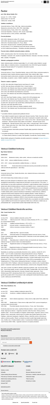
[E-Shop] (42, 2)
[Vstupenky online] (45, 2)
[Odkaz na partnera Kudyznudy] (27, 362)
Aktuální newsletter (6, 381)
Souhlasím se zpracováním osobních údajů (11, 345)
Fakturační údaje (30, 376)
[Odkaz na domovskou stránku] (7, 2)
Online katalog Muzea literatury (9, 374)
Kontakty (28, 370)
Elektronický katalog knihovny (8, 378)
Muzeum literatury (4, 390)
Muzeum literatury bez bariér (33, 372)
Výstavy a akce (5, 370)
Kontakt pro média (30, 381)
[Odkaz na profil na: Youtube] (16, 353)
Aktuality (3, 372)
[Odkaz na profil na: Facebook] (5, 353)
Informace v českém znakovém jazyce (35, 374)
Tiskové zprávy (30, 378)
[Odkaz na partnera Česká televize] (6, 361)
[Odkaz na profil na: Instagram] (2, 353)
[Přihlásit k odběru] (30, 342)
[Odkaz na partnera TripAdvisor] (16, 362)
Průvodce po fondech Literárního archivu (11, 376)
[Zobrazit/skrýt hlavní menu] (48, 2)
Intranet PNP (4, 383)
